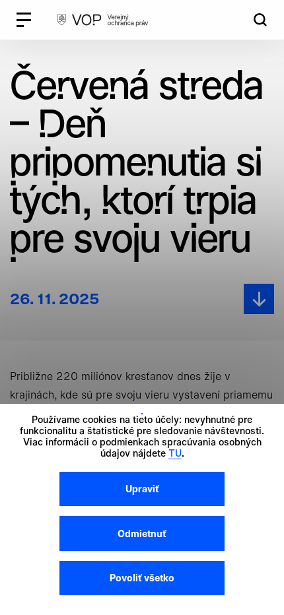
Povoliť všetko (142, 577)
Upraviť (142, 488)
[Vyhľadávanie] (260, 19)
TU (175, 453)
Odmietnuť (142, 533)
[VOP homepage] (103, 20)
